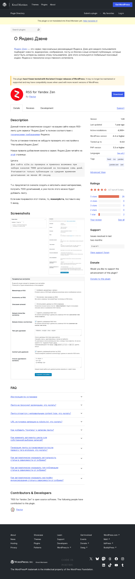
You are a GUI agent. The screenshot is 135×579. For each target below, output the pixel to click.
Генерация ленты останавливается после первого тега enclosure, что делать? (32, 448)
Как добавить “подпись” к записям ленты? (32, 430)
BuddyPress (110, 547)
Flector (32, 96)
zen (121, 165)
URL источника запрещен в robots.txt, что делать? (36, 421)
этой (13, 154)
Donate (84, 543)
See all (121, 219)
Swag (84, 547)
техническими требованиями (25, 134)
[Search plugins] (38, 29)
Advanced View (98, 172)
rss (114, 159)
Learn (59, 535)
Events (83, 539)
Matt (107, 539)
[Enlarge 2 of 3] (81, 221)
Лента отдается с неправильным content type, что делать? (41, 413)
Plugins (37, 543)
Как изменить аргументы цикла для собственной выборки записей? (29, 438)
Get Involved (86, 535)
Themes (37, 539)
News (13, 539)
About (13, 535)
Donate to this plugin (100, 279)
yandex (120, 159)
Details (16, 108)
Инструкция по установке (24, 397)
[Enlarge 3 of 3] (81, 280)
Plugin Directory (18, 13)
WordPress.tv (64, 547)
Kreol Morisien (41, 562)
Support (120, 108)
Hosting (14, 543)
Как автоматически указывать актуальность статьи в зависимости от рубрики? (33, 458)
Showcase (38, 535)
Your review (96, 219)
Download (118, 94)
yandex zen (113, 165)
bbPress (108, 543)
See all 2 (120, 153)
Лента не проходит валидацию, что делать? (33, 405)
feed (109, 159)
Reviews (30, 108)
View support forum (99, 252)
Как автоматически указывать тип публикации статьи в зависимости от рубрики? (34, 468)
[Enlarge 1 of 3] (43, 221)
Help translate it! (90, 21)
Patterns (37, 547)
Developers (62, 543)
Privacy (14, 547)
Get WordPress (122, 4)
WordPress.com (112, 535)
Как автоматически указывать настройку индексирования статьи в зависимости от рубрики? (37, 478)
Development (46, 108)
